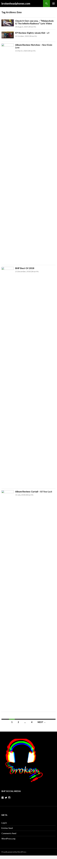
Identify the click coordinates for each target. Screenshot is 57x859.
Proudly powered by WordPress (13, 852)
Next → (42, 722)
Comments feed (8, 833)
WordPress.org (8, 838)
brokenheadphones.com (15, 3)
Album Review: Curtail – (33, 491)
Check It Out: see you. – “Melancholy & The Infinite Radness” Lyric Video (34, 22)
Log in (4, 823)
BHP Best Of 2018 (24, 268)
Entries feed (7, 828)
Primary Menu (53, 3)
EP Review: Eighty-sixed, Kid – (32, 32)
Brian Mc (32, 27)
